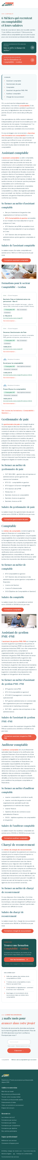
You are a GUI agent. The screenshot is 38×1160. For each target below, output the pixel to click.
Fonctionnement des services (10, 1157)
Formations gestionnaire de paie (16, 519)
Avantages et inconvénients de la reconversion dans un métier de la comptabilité (17, 995)
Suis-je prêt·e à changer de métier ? (14, 49)
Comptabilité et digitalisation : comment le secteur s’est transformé (19, 988)
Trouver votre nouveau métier (11, 1097)
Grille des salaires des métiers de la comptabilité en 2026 (17, 977)
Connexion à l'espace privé (10, 1143)
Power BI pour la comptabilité (14, 389)
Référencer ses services (9, 1140)
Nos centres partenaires (9, 1131)
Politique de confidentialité (24, 1154)
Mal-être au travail (7, 1091)
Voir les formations (17, 959)
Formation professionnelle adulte (12, 1100)
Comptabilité (5, 1060)
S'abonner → (19, 1051)
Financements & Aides (9, 1102)
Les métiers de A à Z (8, 1117)
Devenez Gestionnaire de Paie (14, 332)
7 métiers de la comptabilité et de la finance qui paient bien (18, 983)
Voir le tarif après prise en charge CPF (13, 318)
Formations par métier (9, 1123)
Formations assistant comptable (16, 260)
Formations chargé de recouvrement (17, 931)
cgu (14, 1154)
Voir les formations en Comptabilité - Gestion (13, 60)
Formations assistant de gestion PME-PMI (18, 737)
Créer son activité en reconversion (13, 1105)
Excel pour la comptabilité (13, 363)
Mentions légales (6, 1154)
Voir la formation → (9, 321)
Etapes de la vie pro (8, 1108)
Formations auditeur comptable (15, 838)
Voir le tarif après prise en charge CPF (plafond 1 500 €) (17, 375)
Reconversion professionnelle (11, 1094)
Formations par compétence (11, 1125)
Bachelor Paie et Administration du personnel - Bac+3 (16, 300)
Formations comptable (12, 610)
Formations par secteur (9, 1120)
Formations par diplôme (9, 1128)
